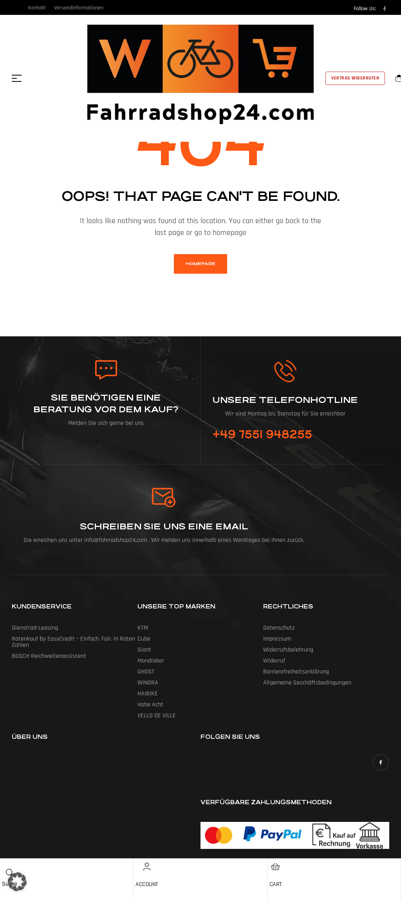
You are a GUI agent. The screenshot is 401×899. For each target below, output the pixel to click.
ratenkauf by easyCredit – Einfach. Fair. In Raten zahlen (73, 642)
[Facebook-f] (384, 8)
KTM (142, 628)
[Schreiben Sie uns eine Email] (164, 497)
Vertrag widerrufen (355, 78)
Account (146, 884)
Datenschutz (279, 628)
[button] (17, 882)
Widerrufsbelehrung (288, 650)
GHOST (145, 672)
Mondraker (150, 661)
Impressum (277, 639)
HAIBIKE (147, 694)
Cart (275, 884)
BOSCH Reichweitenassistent (49, 656)
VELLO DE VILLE (156, 715)
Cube (143, 639)
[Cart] (276, 866)
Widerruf (274, 661)
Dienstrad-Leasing (35, 628)
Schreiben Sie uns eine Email (164, 526)
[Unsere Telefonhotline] (285, 371)
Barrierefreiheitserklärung (296, 672)
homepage (200, 263)
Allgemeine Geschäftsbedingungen (307, 683)
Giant (144, 650)
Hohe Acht (150, 704)
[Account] (147, 866)
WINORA (147, 683)
